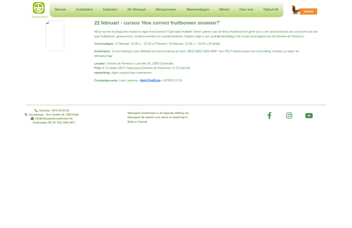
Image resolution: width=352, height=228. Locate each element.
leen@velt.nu (150, 80)
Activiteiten (84, 9)
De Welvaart (137, 9)
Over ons (246, 9)
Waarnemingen (197, 9)
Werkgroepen (166, 9)
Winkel (224, 9)
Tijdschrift (270, 9)
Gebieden (110, 9)
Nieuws (60, 9)
